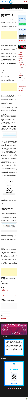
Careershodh (5, 1)
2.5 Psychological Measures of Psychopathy (22, 83)
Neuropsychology (19, 68)
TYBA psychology (19, 74)
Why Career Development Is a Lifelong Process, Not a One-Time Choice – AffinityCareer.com (21, 93)
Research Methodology (21, 66)
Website (2, 315)
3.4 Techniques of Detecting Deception (21, 78)
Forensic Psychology (20, 62)
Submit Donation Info (14, 383)
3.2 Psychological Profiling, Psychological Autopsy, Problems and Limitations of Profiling (21, 81)
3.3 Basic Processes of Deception (21, 79)
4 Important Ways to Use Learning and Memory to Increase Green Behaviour (22, 87)
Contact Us (25, 1)
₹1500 (16, 369)
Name (2, 310)
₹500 (11, 369)
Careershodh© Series (20, 54)
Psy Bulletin (19, 71)
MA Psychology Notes (20, 60)
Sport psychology (20, 67)
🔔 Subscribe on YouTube (22, 40)
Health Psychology (20, 58)
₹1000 (13, 369)
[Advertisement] (9, 35)
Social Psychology (20, 72)
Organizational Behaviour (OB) (21, 64)
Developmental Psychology (20, 56)
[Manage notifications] (26, 398)
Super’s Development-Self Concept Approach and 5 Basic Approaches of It (22, 95)
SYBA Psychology (5, 10)
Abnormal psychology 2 (20, 52)
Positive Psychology (20, 70)
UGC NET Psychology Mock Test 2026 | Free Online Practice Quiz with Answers (15, 8)
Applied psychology (20, 75)
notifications (19, 69)
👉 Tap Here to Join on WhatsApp (22, 24)
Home (2, 10)
